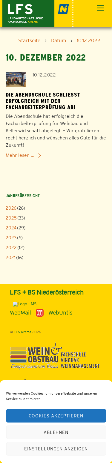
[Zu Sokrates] (39, 312)
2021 (11, 257)
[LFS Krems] (38, 13)
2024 (11, 227)
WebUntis (60, 312)
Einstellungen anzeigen (56, 448)
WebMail (20, 312)
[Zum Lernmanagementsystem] (23, 303)
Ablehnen (56, 432)
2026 (11, 208)
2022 (11, 247)
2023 (11, 237)
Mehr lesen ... (20, 155)
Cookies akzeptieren (56, 415)
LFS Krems (22, 332)
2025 (11, 217)
